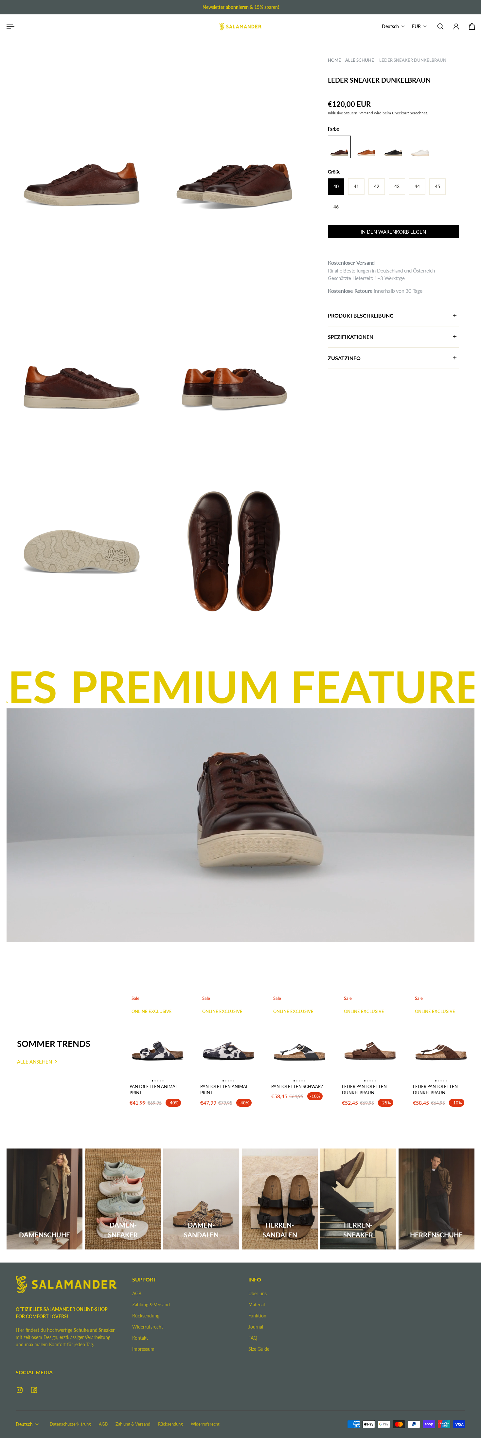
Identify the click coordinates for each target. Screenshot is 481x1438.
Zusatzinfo (344, 358)
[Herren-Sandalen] (280, 1199)
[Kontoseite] (456, 26)
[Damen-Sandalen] (201, 1199)
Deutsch (24, 1424)
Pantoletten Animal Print (154, 1089)
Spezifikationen (350, 336)
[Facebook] (34, 1390)
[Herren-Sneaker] (358, 1199)
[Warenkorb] (472, 26)
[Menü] (9, 26)
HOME (334, 60)
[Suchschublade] (440, 26)
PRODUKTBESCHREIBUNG (361, 315)
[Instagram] (19, 1390)
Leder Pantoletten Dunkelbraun (293, 1096)
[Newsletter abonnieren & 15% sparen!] (240, 7)
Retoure (363, 290)
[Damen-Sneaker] (123, 1199)
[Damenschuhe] (44, 1199)
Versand (366, 112)
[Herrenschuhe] (436, 1199)
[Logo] (240, 26)
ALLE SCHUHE (359, 60)
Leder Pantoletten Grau (435, 1096)
